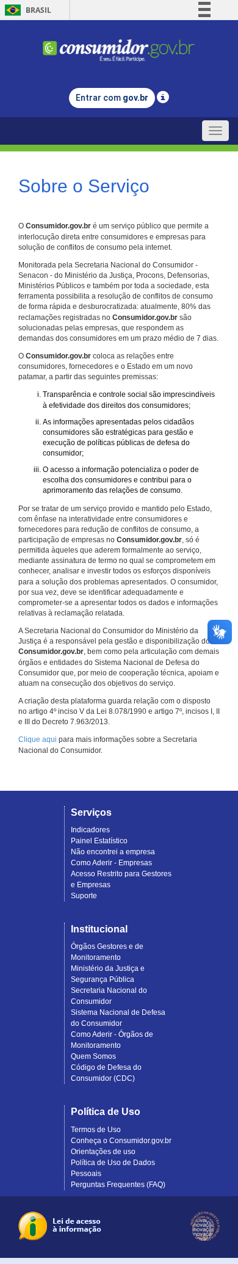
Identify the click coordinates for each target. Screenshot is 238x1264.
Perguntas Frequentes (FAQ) (118, 1184)
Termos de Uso (96, 1129)
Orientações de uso (103, 1151)
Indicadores (90, 830)
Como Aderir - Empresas (111, 863)
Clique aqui (37, 739)
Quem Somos (93, 1056)
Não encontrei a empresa (113, 852)
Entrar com (112, 98)
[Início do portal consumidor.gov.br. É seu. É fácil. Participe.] (119, 45)
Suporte (84, 896)
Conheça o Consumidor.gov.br (121, 1140)
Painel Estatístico (99, 841)
